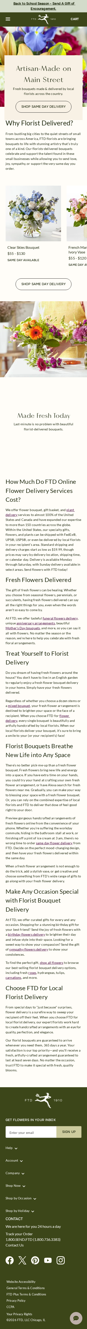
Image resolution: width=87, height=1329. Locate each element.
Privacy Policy (16, 1300)
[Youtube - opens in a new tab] (50, 1260)
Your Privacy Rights (19, 1314)
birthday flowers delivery (26, 934)
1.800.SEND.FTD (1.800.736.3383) (33, 1239)
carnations (13, 977)
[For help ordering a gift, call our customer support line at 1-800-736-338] (43, 19)
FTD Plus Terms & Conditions (26, 1294)
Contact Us (15, 1245)
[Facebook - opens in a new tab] (11, 1260)
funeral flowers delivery (60, 618)
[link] (33, 213)
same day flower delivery (54, 843)
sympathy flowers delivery (28, 949)
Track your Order (19, 1234)
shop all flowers (51, 963)
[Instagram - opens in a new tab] (62, 1260)
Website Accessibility (20, 1282)
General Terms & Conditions (25, 1288)
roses (32, 973)
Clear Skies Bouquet (23, 247)
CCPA (10, 1307)
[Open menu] (8, 19)
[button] (8, 19)
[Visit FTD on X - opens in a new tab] (24, 1260)
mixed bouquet (19, 706)
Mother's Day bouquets (23, 628)
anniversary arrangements (35, 623)
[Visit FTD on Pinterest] (37, 1260)
